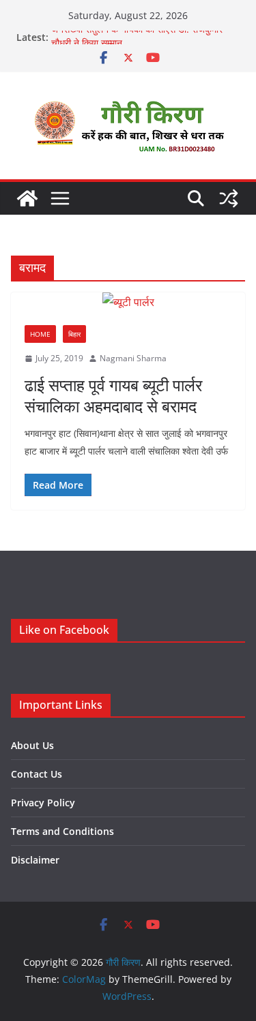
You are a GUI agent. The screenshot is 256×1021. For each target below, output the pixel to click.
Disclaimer (35, 859)
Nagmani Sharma (133, 358)
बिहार (74, 334)
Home (40, 334)
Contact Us (36, 773)
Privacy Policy (43, 802)
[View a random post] (228, 198)
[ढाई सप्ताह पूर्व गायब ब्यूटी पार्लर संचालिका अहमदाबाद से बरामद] (128, 302)
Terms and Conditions (62, 831)
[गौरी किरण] (27, 198)
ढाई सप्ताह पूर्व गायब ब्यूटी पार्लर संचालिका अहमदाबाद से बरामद (113, 395)
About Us (32, 745)
